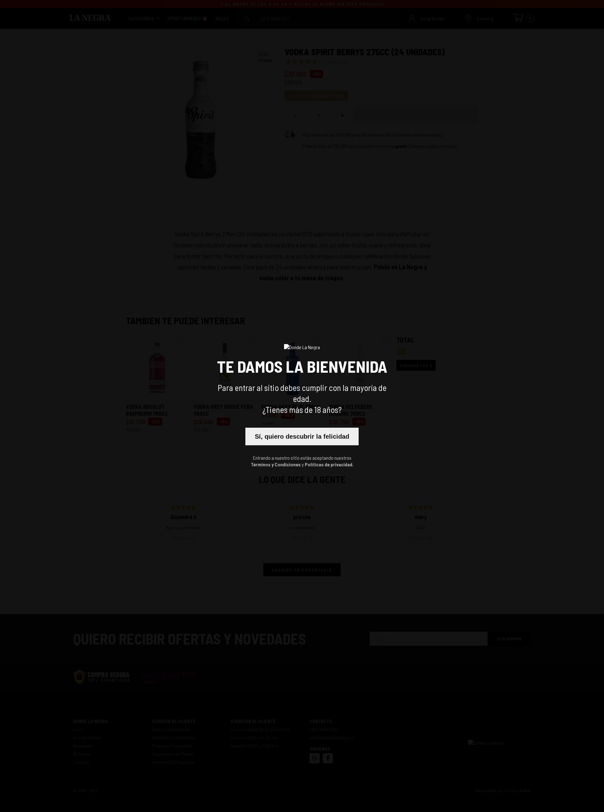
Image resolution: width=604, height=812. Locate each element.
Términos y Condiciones (276, 464)
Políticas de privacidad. (329, 464)
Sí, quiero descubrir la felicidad (302, 436)
